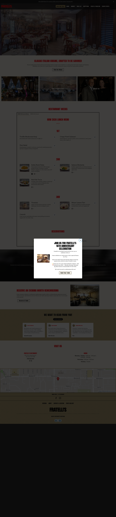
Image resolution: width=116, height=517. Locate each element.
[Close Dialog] (80, 240)
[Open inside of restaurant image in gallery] (48, 255)
